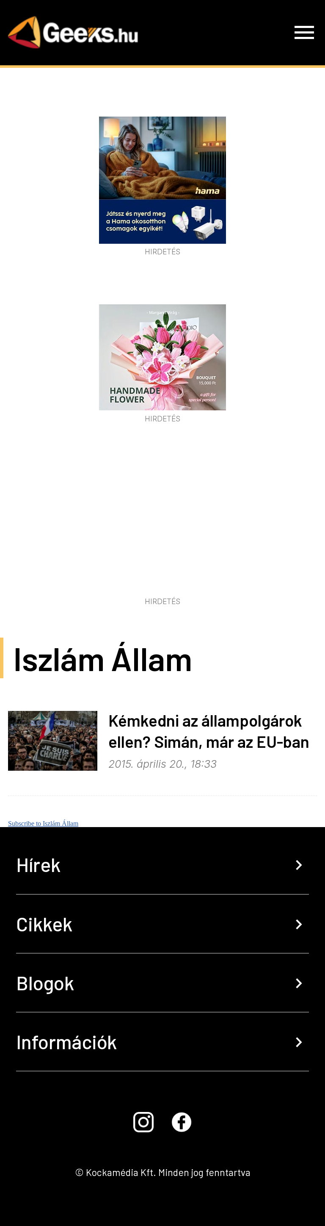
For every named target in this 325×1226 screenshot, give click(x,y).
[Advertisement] (162, 530)
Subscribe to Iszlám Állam (43, 823)
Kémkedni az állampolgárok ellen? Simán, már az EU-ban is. (208, 741)
